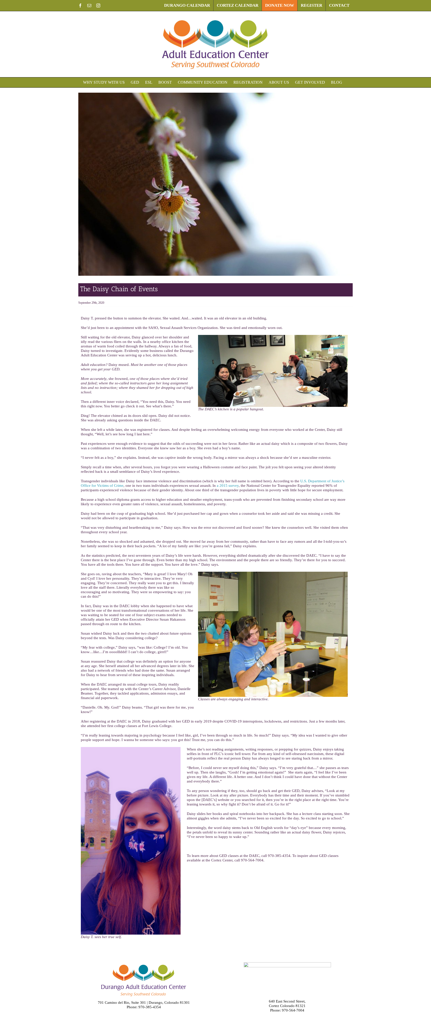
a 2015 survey (228, 486)
